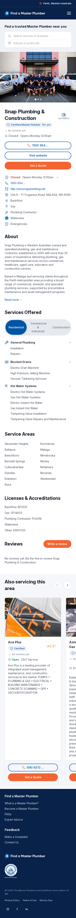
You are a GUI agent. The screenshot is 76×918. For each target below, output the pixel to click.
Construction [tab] (61, 327)
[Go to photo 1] (35, 99)
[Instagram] (8, 909)
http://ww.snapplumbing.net (28, 189)
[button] (38, 145)
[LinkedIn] (26, 909)
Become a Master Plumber (22, 808)
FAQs (8, 814)
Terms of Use (29, 900)
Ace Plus (14, 642)
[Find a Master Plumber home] (25, 13)
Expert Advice (14, 819)
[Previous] (57, 585)
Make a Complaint (16, 836)
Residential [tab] (16, 327)
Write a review (57, 544)
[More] (67, 585)
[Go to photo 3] (40, 99)
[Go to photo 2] (38, 99)
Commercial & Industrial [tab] (39, 327)
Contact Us (12, 842)
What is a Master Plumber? (22, 803)
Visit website (38, 155)
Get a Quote (38, 165)
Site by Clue (46, 900)
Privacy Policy (12, 900)
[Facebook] (17, 909)
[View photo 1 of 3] (38, 77)
